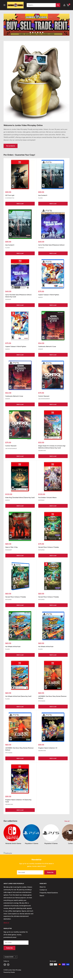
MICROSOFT (8, 550)
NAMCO (40, 297)
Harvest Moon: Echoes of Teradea (48, 547)
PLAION (40, 198)
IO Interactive (9, 198)
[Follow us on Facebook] (5, 964)
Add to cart (20, 203)
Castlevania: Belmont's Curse (47, 346)
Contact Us (43, 890)
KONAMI (40, 349)
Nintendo (41, 500)
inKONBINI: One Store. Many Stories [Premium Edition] (52, 697)
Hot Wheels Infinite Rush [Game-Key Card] (18, 696)
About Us (42, 887)
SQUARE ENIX (42, 450)
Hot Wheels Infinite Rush (12, 646)
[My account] (64, 5)
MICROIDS (41, 247)
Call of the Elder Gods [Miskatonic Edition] (51, 245)
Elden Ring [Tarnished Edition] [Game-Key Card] (20, 497)
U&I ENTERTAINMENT (44, 398)
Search (42, 895)
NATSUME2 (41, 550)
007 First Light (9, 195)
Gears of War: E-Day (11, 547)
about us (6, 922)
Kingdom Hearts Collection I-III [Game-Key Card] (18, 801)
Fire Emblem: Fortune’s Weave (47, 497)
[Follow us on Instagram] (8, 964)
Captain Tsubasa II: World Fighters (48, 295)
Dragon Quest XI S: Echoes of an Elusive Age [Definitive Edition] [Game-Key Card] (51, 447)
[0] (68, 5)
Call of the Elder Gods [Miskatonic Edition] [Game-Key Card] (18, 296)
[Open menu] (4, 5)
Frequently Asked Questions (49, 892)
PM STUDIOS (41, 701)
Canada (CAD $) (9, 956)
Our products (10, 146)
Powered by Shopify (9, 972)
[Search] (58, 5)
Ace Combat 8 (42, 195)
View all (67, 821)
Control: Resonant (43, 396)
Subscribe (50, 872)
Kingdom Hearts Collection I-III (47, 748)
